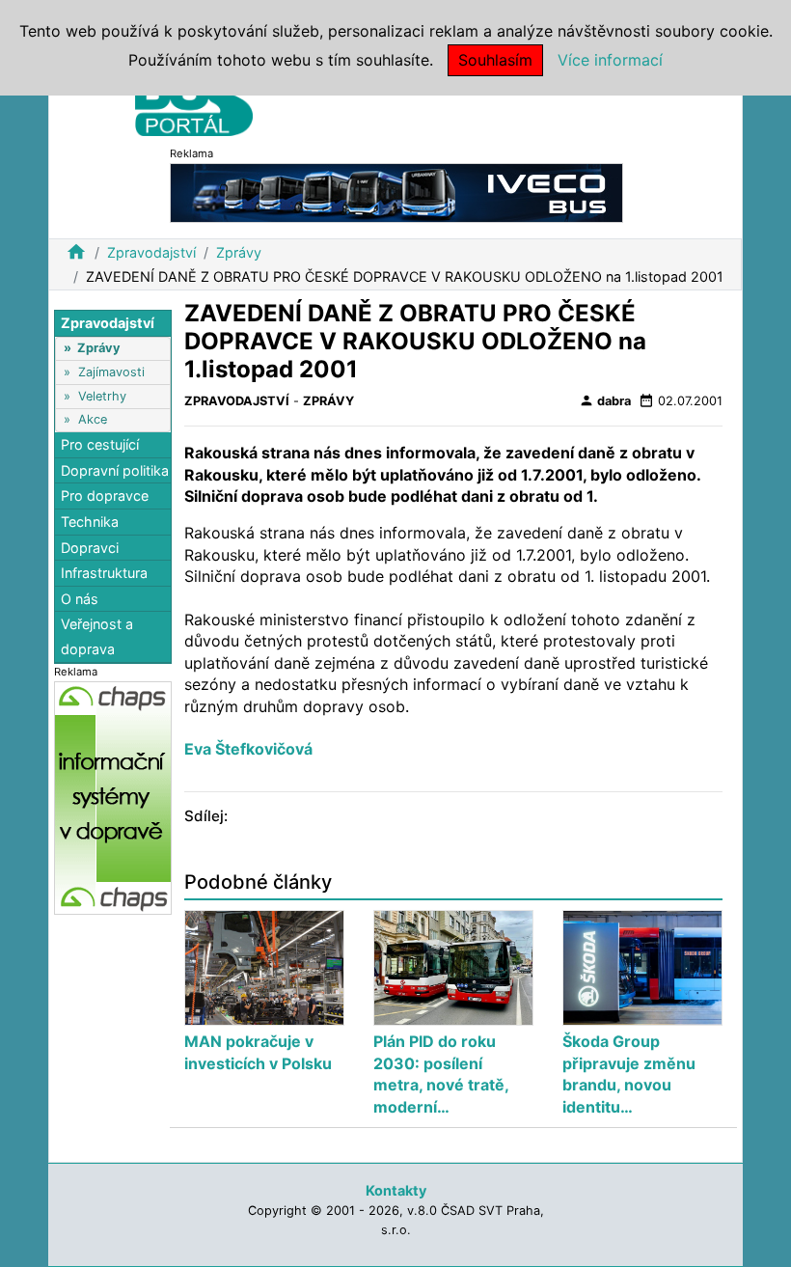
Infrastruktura (104, 573)
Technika (90, 521)
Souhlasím (495, 59)
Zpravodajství (151, 252)
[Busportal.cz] (193, 100)
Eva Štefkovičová (248, 748)
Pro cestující (100, 444)
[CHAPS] (113, 796)
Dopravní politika (115, 470)
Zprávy (238, 252)
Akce (92, 419)
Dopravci (90, 547)
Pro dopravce (105, 495)
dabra (605, 400)
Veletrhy (102, 396)
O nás (79, 599)
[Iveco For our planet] (396, 191)
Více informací (610, 59)
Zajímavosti (111, 372)
